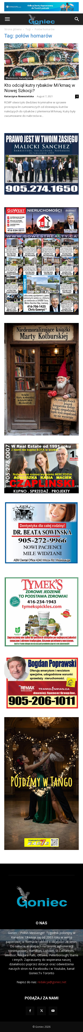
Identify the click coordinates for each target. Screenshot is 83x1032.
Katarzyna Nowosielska (19, 96)
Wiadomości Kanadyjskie (19, 78)
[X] (41, 1011)
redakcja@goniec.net (52, 982)
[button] (7, 19)
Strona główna (12, 29)
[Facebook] (30, 1011)
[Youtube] (53, 1011)
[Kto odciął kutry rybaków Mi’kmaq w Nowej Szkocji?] (41, 61)
